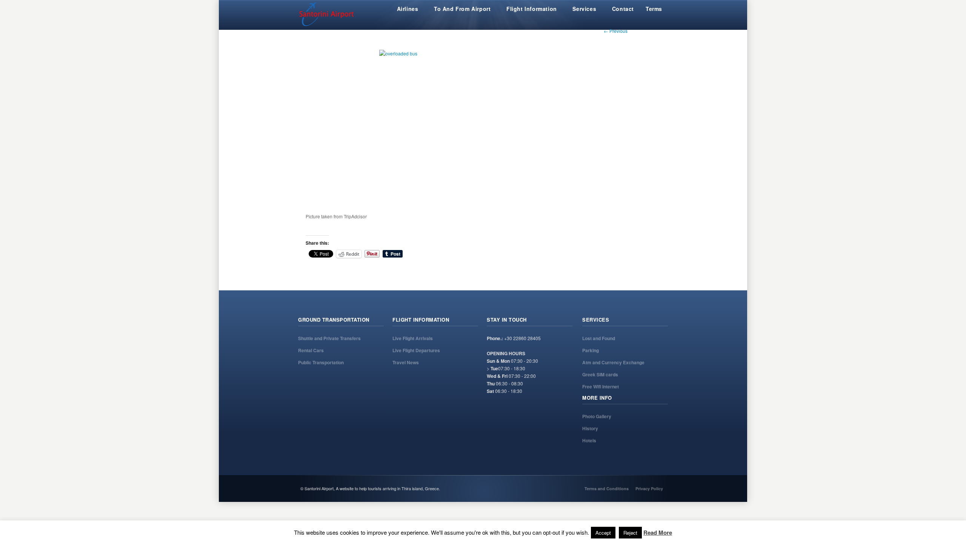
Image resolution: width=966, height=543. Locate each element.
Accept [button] (603, 532)
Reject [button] (630, 532)
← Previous (616, 31)
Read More (657, 532)
